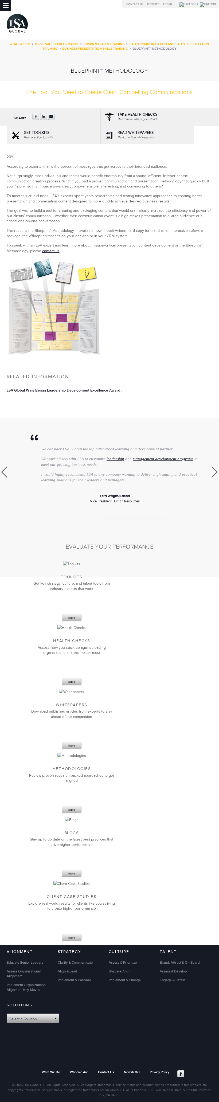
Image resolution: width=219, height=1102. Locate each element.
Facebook (180, 1073)
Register (153, 4)
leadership (115, 459)
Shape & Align (119, 971)
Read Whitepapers (136, 135)
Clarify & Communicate (75, 962)
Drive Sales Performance (57, 44)
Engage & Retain (172, 980)
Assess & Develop (173, 971)
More (71, 617)
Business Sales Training (104, 44)
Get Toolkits (38, 135)
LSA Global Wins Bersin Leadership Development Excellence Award (63, 390)
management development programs (163, 459)
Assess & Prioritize (123, 962)
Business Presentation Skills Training (95, 49)
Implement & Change (125, 980)
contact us (51, 251)
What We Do (20, 44)
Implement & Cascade (74, 980)
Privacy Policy (159, 1072)
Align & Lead (67, 971)
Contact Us (134, 4)
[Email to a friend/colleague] (51, 119)
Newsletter (132, 1072)
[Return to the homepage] (17, 34)
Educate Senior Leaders (25, 962)
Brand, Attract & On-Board (180, 962)
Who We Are (79, 1072)
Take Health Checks (137, 116)
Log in (167, 4)
